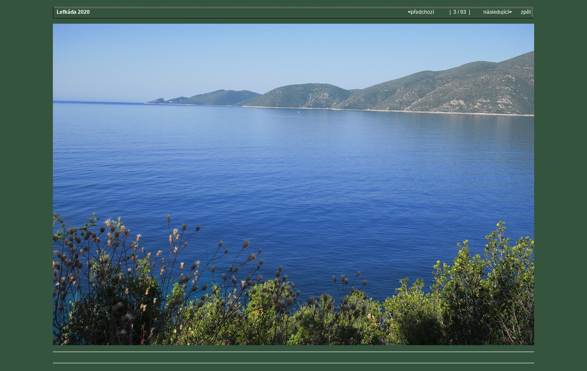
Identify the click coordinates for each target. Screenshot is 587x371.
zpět (526, 12)
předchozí (421, 12)
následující (497, 12)
